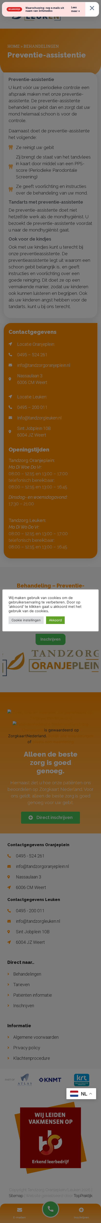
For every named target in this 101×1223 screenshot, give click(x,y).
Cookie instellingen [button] (26, 620)
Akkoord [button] (55, 620)
